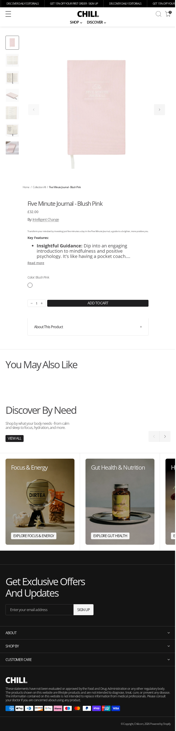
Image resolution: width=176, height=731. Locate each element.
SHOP (74, 22)
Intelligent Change (46, 219)
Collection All (39, 187)
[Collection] (40, 502)
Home (26, 187)
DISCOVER (95, 22)
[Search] (158, 14)
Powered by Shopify (157, 724)
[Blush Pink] (30, 285)
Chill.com (135, 724)
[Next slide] (159, 109)
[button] (36, 14)
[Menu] (8, 14)
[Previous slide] (33, 109)
